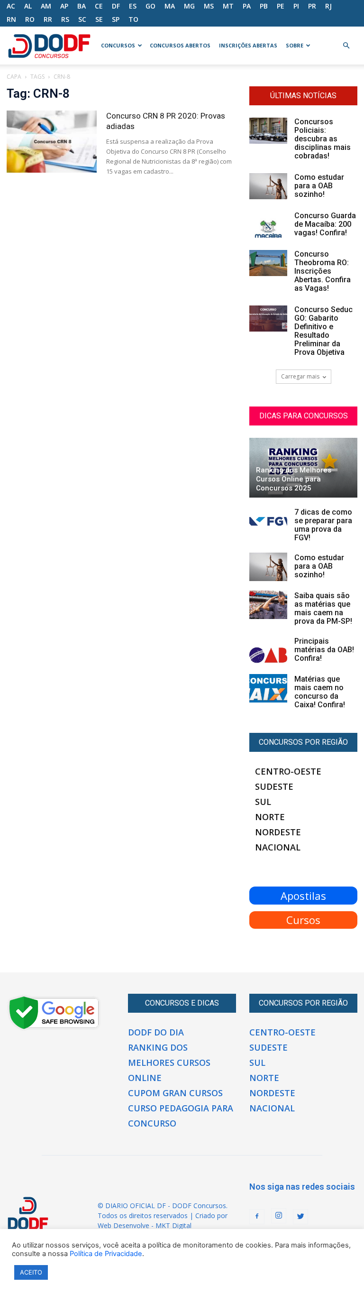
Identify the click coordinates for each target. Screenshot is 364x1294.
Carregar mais (300, 376)
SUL (263, 801)
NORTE (270, 817)
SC (82, 19)
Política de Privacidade (106, 1253)
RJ (328, 5)
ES (132, 5)
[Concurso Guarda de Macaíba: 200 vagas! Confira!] (268, 225)
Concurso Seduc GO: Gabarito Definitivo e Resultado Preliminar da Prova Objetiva (323, 331)
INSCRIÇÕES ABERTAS (248, 45)
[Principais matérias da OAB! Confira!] (268, 650)
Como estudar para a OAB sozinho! (319, 186)
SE (99, 19)
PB (264, 5)
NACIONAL (277, 847)
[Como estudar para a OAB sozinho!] (268, 186)
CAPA (14, 77)
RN (11, 19)
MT (228, 5)
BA (81, 5)
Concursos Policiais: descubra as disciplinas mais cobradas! (322, 138)
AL (28, 5)
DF (116, 5)
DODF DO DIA (156, 1032)
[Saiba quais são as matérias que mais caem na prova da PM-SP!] (268, 605)
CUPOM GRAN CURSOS (175, 1093)
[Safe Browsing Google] (54, 1028)
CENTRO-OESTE (288, 771)
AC (11, 5)
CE (99, 5)
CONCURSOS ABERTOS (180, 45)
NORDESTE (278, 832)
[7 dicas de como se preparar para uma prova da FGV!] (268, 521)
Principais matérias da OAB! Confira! (324, 650)
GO (150, 5)
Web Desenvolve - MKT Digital (144, 1225)
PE (280, 5)
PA (247, 5)
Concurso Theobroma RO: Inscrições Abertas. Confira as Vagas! (322, 271)
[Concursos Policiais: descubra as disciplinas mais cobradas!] (268, 131)
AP (64, 5)
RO (30, 19)
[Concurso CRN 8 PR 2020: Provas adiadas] (52, 142)
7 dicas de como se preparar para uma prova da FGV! (323, 525)
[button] (346, 45)
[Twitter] (300, 1216)
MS (209, 5)
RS (65, 19)
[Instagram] (278, 1215)
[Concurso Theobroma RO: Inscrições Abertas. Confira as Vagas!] (268, 263)
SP (115, 19)
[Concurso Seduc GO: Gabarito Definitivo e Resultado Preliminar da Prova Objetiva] (268, 318)
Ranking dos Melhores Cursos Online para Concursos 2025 (293, 479)
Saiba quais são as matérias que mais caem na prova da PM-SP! (323, 608)
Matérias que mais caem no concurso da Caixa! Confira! (319, 692)
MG (189, 5)
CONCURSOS (118, 45)
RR (48, 19)
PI (296, 5)
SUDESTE (274, 786)
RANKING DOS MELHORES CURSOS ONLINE (169, 1062)
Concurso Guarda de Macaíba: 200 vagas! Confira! (325, 224)
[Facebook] (256, 1216)
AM (46, 5)
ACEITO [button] (31, 1272)
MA (169, 5)
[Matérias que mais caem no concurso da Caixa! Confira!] (268, 688)
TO (133, 19)
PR (312, 5)
